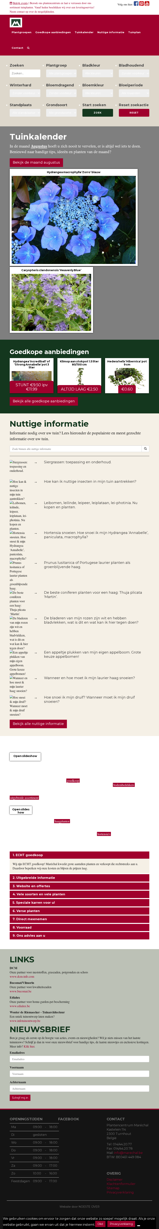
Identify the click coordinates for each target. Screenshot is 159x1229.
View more (74, 217)
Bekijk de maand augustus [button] (36, 162)
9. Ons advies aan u (29, 935)
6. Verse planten (26, 911)
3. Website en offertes (31, 886)
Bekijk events (20, 3)
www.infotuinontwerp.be (25, 1021)
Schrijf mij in (20, 1098)
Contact (17, 47)
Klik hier (29, 1046)
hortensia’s (104, 834)
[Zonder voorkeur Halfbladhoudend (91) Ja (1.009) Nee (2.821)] (134, 73)
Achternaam (18, 1082)
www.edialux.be (20, 1006)
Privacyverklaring (120, 1192)
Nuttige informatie (110, 32)
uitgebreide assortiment (24, 798)
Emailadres (17, 1052)
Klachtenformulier (121, 1184)
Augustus (39, 146)
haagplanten (62, 821)
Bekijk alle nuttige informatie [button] (38, 724)
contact (21, 11)
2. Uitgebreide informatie (34, 878)
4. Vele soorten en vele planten (39, 894)
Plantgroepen (21, 32)
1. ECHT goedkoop (28, 855)
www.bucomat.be (20, 991)
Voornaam (17, 1067)
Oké (100, 1224)
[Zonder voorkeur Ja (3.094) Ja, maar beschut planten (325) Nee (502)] (25, 93)
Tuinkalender (84, 32)
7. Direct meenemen (30, 919)
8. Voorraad (22, 927)
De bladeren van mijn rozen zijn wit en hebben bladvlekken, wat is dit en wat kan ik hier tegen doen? (91, 620)
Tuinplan (134, 32)
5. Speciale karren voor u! (34, 902)
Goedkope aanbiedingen (53, 32)
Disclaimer (115, 1179)
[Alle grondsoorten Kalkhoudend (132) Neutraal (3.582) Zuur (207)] (61, 113)
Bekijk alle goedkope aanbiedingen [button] (44, 401)
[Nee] (138, 1225)
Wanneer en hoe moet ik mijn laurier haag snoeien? (89, 678)
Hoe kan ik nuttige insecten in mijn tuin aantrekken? (90, 481)
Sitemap (113, 1188)
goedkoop (73, 781)
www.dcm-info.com (22, 976)
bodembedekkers (123, 785)
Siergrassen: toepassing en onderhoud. (77, 462)
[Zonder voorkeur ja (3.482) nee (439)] (61, 93)
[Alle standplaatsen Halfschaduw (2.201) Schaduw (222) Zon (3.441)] (25, 113)
